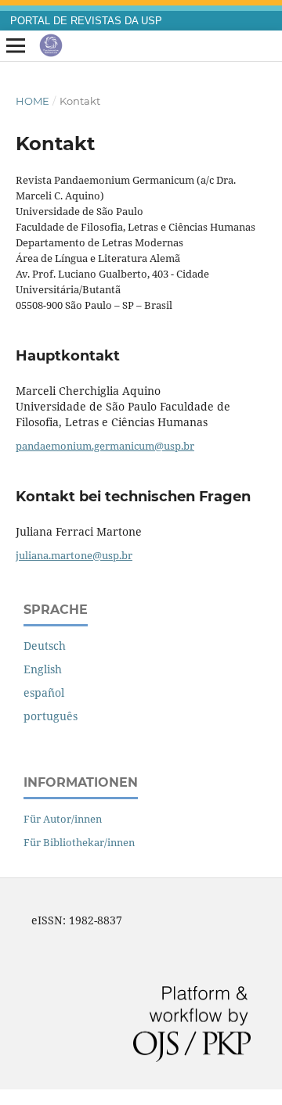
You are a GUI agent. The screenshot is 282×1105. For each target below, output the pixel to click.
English (43, 669)
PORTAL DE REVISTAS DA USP (86, 21)
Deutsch (45, 645)
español (44, 692)
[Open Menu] (15, 46)
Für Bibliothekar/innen (79, 842)
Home (32, 101)
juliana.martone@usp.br (74, 555)
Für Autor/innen (63, 819)
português (51, 716)
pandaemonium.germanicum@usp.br (105, 446)
